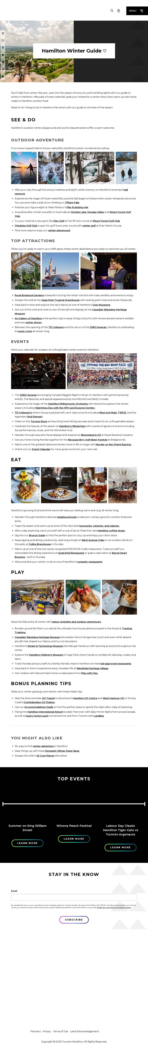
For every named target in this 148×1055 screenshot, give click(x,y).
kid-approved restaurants (116, 663)
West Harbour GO (113, 698)
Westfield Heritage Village (92, 668)
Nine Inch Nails (108, 412)
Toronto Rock (39, 421)
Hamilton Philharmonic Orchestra (68, 403)
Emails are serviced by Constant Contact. (114, 908)
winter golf (89, 225)
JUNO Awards (98, 327)
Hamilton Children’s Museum (46, 655)
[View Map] (118, 10)
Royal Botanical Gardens (29, 295)
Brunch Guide (37, 535)
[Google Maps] (3, 69)
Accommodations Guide (38, 707)
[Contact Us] (3, 76)
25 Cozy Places (45, 755)
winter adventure (43, 746)
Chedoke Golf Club (26, 225)
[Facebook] (3, 47)
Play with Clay (89, 673)
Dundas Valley (95, 212)
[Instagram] (3, 33)
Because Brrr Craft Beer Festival (87, 439)
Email (14, 891)
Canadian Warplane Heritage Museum (37, 637)
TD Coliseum (56, 327)
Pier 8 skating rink (77, 207)
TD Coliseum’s (23, 412)
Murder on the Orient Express (113, 444)
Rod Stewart (34, 416)
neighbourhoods (67, 517)
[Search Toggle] (112, 10)
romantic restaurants (89, 561)
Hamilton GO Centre (85, 698)
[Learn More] (27, 803)
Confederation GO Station (39, 702)
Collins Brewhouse (40, 544)
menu (133, 11)
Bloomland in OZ (91, 435)
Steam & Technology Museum (45, 646)
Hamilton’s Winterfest (72, 426)
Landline (99, 716)
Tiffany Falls (72, 202)
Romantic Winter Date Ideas (62, 751)
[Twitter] (3, 54)
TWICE (122, 412)
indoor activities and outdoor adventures (76, 621)
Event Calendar (41, 449)
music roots (25, 331)
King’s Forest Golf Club (106, 221)
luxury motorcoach (37, 716)
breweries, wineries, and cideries (99, 526)
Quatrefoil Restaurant (71, 553)
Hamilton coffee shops (111, 530)
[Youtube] (3, 40)
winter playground (59, 230)
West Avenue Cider (93, 540)
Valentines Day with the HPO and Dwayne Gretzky (65, 408)
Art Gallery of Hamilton (28, 318)
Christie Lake (78, 212)
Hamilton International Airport (45, 711)
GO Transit (48, 698)
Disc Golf (59, 221)
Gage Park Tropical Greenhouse (60, 300)
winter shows (33, 322)
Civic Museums (101, 305)
